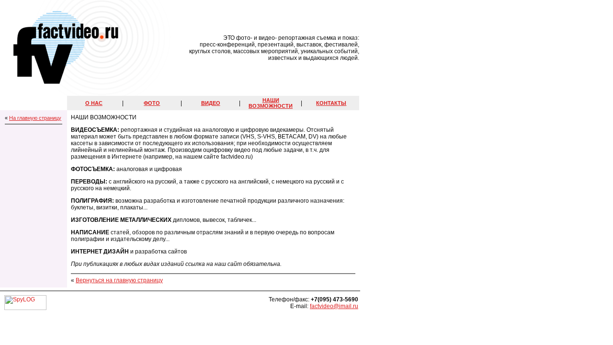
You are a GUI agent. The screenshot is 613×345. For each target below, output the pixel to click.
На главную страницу (35, 118)
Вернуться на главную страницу (119, 280)
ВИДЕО (210, 103)
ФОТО (152, 103)
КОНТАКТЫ (331, 103)
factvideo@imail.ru (334, 306)
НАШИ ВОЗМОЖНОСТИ (271, 103)
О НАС (93, 103)
